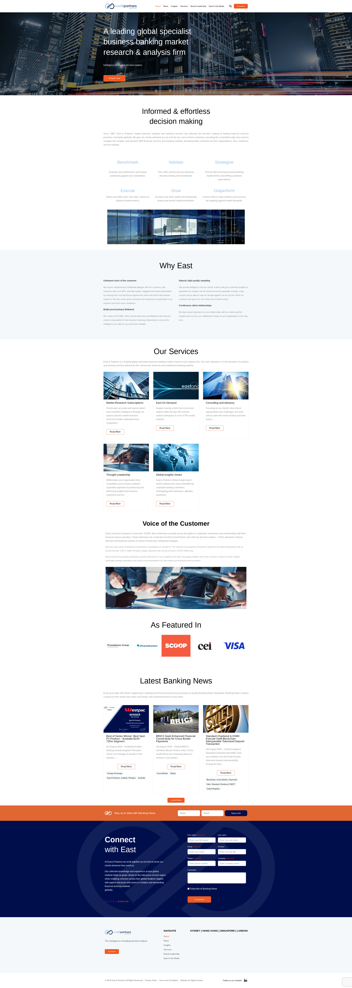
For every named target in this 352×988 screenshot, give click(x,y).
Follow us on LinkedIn (232, 980)
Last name (222, 835)
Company (226, 858)
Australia (141, 778)
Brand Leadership (198, 6)
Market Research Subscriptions (124, 402)
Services (184, 6)
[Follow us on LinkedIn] (245, 980)
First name (196, 835)
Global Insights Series (169, 474)
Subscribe (124, 901)
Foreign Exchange (114, 773)
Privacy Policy (151, 980)
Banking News (111, 901)
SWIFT (232, 784)
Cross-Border (162, 773)
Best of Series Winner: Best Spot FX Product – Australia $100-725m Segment (125, 739)
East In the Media (216, 6)
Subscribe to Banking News (203, 889)
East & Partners (113, 778)
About (158, 6)
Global (172, 773)
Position (221, 847)
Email (194, 847)
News (165, 6)
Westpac (132, 778)
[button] (230, 6)
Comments (192, 870)
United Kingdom (213, 789)
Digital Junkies (197, 980)
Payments (233, 780)
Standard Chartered (220, 784)
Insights (174, 6)
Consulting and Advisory (220, 402)
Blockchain (211, 780)
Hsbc (209, 784)
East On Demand (166, 402)
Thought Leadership (118, 474)
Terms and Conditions (168, 980)
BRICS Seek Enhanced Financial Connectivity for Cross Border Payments (175, 739)
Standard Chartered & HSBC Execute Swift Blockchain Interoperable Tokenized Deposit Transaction (225, 740)
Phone (194, 858)
